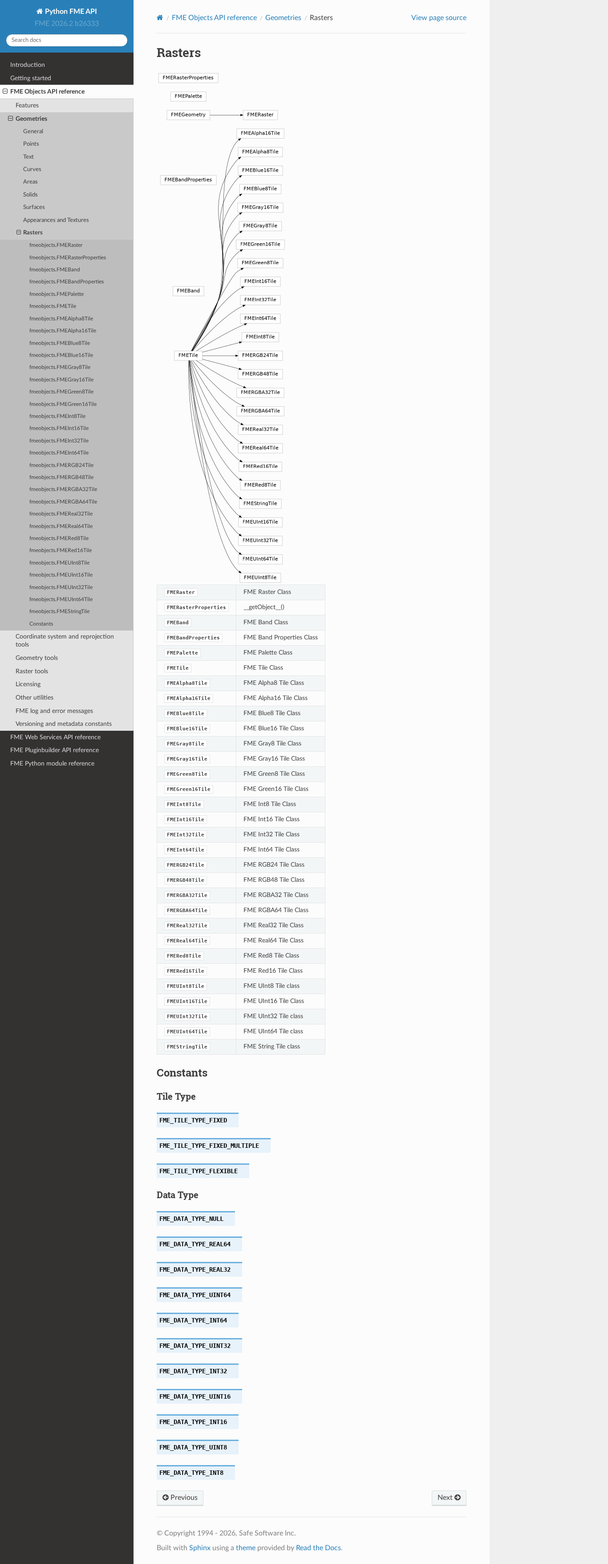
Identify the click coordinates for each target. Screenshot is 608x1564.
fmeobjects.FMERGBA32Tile (63, 489)
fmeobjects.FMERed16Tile (60, 550)
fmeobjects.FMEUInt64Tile (61, 599)
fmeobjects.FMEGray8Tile (59, 367)
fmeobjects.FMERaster (55, 245)
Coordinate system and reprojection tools (65, 640)
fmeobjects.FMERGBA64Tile (63, 501)
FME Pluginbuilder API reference (54, 750)
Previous (183, 1497)
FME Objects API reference (47, 91)
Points (31, 144)
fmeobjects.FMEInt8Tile (57, 416)
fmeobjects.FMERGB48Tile (61, 477)
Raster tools (32, 671)
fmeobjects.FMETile (52, 306)
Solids (30, 195)
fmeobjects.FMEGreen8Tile (61, 391)
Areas (30, 182)
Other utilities (34, 697)
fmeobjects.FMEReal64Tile (61, 526)
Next (446, 1497)
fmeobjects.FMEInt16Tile (59, 428)
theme (245, 1548)
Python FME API (70, 11)
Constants (41, 624)
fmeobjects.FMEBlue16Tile (61, 355)
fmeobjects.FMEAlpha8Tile (61, 318)
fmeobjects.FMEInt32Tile (59, 440)
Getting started (30, 78)
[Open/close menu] (5, 92)
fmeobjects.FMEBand (54, 269)
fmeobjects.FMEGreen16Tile (63, 404)
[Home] (160, 17)
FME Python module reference (52, 763)
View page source (438, 17)
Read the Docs (318, 1548)
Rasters (33, 233)
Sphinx (200, 1548)
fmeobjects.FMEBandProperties (66, 281)
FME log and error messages (54, 711)
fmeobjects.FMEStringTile (59, 611)
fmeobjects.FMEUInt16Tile (61, 575)
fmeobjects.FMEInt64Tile (59, 452)
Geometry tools (37, 658)
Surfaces (34, 207)
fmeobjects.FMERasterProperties (67, 257)
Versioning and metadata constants (64, 724)
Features (27, 105)
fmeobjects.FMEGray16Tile (61, 379)
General (33, 132)
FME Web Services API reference (55, 737)
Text (28, 157)
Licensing (28, 684)
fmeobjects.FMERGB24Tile (61, 465)
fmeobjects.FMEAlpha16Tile (62, 330)
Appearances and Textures (56, 220)
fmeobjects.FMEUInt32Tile (61, 587)
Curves (32, 169)
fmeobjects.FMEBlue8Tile (59, 343)
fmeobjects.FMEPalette (56, 294)
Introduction (27, 64)
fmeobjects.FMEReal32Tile (61, 514)
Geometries (31, 118)
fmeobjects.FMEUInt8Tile (59, 563)
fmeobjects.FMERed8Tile (59, 538)
